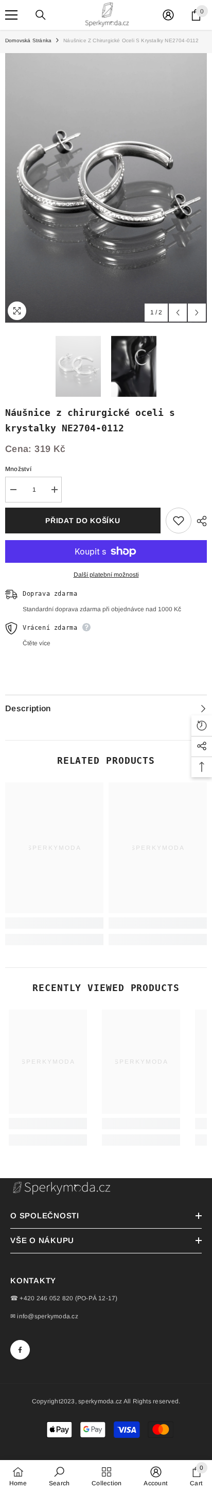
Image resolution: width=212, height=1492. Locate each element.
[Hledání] (40, 15)
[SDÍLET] (199, 521)
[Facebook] (20, 1350)
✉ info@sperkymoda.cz (44, 1316)
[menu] (11, 15)
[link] (54, 923)
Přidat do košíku (82, 520)
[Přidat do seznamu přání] (178, 520)
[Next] (197, 313)
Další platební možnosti (106, 574)
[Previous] (178, 313)
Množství (18, 469)
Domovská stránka (28, 40)
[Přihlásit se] (168, 15)
